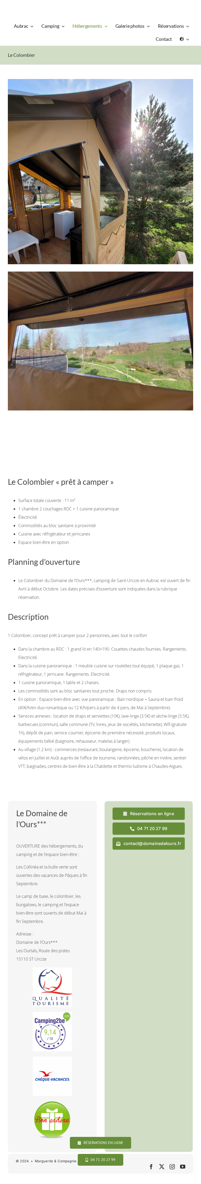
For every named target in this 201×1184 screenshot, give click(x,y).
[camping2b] (52, 1014)
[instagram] (172, 1166)
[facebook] (151, 1166)
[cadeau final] (52, 1103)
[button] (12, 365)
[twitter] (161, 1166)
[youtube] (182, 1166)
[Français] (184, 39)
